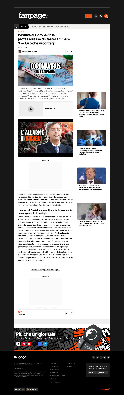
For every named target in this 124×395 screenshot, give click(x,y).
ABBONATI (88, 16)
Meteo (57, 27)
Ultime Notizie (53, 308)
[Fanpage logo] (32, 15)
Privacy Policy (54, 369)
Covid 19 (22, 31)
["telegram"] (45, 344)
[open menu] (16, 26)
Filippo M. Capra (32, 51)
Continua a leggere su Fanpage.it (45, 269)
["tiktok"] (18, 344)
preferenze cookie (55, 382)
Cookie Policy (54, 372)
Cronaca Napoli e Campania (40, 308)
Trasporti (50, 27)
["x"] (34, 344)
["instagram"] (23, 344)
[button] (71, 51)
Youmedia (53, 363)
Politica (34, 27)
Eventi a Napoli (65, 27)
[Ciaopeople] (105, 390)
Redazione (53, 379)
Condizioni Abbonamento (57, 376)
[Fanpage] (21, 357)
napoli (24, 27)
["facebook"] (40, 344)
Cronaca (42, 27)
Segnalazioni (54, 366)
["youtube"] (29, 344)
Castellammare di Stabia (25, 308)
